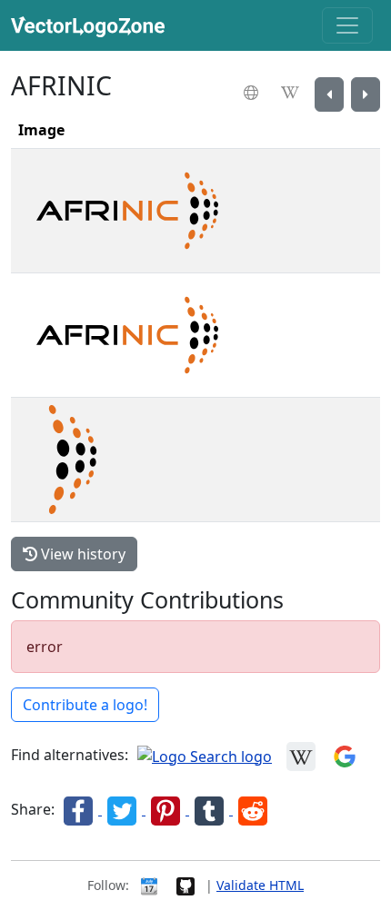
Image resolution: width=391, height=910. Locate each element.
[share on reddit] (253, 809)
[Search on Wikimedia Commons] (301, 755)
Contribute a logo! (85, 705)
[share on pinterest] (167, 809)
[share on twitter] (123, 809)
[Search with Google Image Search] (345, 755)
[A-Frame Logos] (329, 94)
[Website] (253, 93)
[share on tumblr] (211, 809)
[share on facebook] (80, 809)
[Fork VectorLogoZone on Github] (185, 885)
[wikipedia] (292, 93)
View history (81, 554)
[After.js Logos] (365, 94)
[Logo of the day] (149, 885)
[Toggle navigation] (347, 25)
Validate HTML (260, 885)
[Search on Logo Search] (204, 755)
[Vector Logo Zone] (91, 25)
